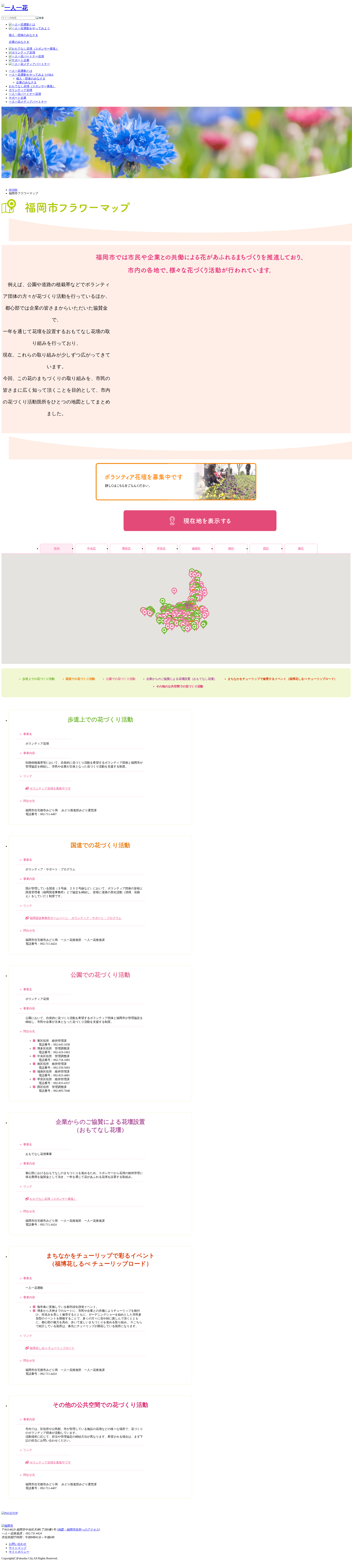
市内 (57, 548)
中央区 (91, 548)
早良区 (161, 548)
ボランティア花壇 (20, 90)
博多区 (126, 548)
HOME (13, 189)
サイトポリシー (19, 1551)
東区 (301, 548)
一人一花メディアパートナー (28, 101)
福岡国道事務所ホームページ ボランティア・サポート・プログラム (75, 918)
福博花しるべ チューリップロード (52, 1348)
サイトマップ (17, 1547)
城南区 (196, 548)
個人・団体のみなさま (30, 78)
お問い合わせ (17, 1544)
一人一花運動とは (20, 70)
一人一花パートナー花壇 (25, 93)
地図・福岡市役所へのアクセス (78, 1529)
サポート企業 (17, 97)
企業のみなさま (26, 82)
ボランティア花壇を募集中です (50, 788)
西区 (266, 548)
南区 (231, 548)
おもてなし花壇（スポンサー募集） (32, 86)
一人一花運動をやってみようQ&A (31, 74)
